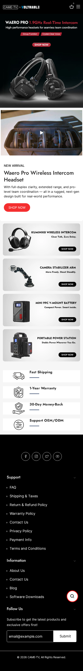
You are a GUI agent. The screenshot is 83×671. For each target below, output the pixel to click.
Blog (13, 588)
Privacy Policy (21, 531)
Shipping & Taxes (24, 496)
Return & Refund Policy (28, 505)
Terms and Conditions (28, 548)
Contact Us (19, 522)
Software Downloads (27, 597)
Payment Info (21, 540)
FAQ (13, 487)
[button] (72, 596)
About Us (17, 571)
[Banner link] (41, 61)
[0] (71, 7)
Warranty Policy (22, 513)
